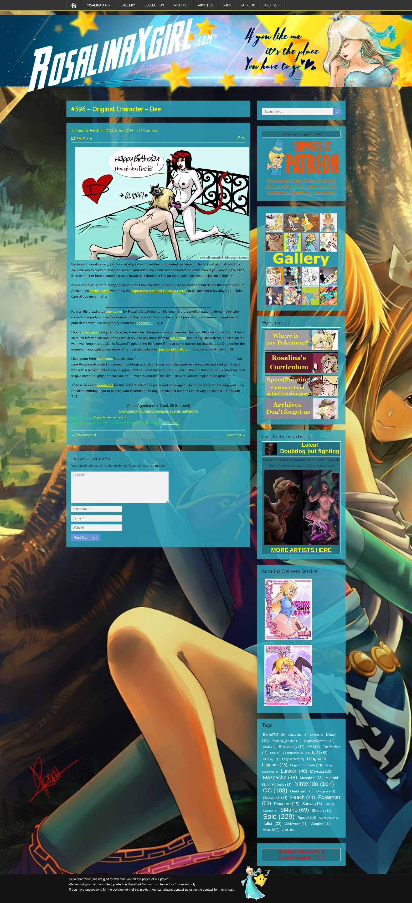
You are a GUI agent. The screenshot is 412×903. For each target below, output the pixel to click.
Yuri (89, 138)
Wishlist (181, 5)
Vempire (320, 824)
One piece (325, 791)
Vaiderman (296, 824)
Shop (227, 5)
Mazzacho (280, 777)
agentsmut (114, 311)
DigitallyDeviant (319, 741)
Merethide (311, 778)
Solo (279, 816)
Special (307, 818)
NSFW (80, 138)
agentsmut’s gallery (172, 349)
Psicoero (286, 803)
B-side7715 (274, 734)
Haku (275, 752)
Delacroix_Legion (286, 741)
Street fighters (329, 818)
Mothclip (281, 784)
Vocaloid (271, 830)
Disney (269, 747)
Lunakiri (294, 771)
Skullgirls (270, 810)
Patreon (248, 5)
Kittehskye (271, 759)
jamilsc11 (316, 753)
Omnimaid (302, 791)
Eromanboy (291, 747)
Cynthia (316, 734)
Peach (302, 797)
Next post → (236, 435)
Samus (312, 804)
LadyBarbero (293, 759)
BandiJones (297, 734)
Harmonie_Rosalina (88, 130)
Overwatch (275, 798)
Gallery (128, 5)
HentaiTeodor (293, 752)
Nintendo (314, 783)
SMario (294, 810)
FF (313, 747)
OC (243, 138)
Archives (272, 5)
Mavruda (320, 771)
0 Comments (149, 130)
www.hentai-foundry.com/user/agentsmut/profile (158, 411)
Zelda (288, 830)
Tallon (272, 823)
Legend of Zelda (306, 765)
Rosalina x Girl (99, 5)
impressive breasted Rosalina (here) (158, 291)
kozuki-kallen (99, 291)
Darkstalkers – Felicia (110, 417)
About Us (206, 5)
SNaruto (321, 810)
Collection (154, 5)
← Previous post (83, 435)
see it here (170, 423)
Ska (329, 804)
